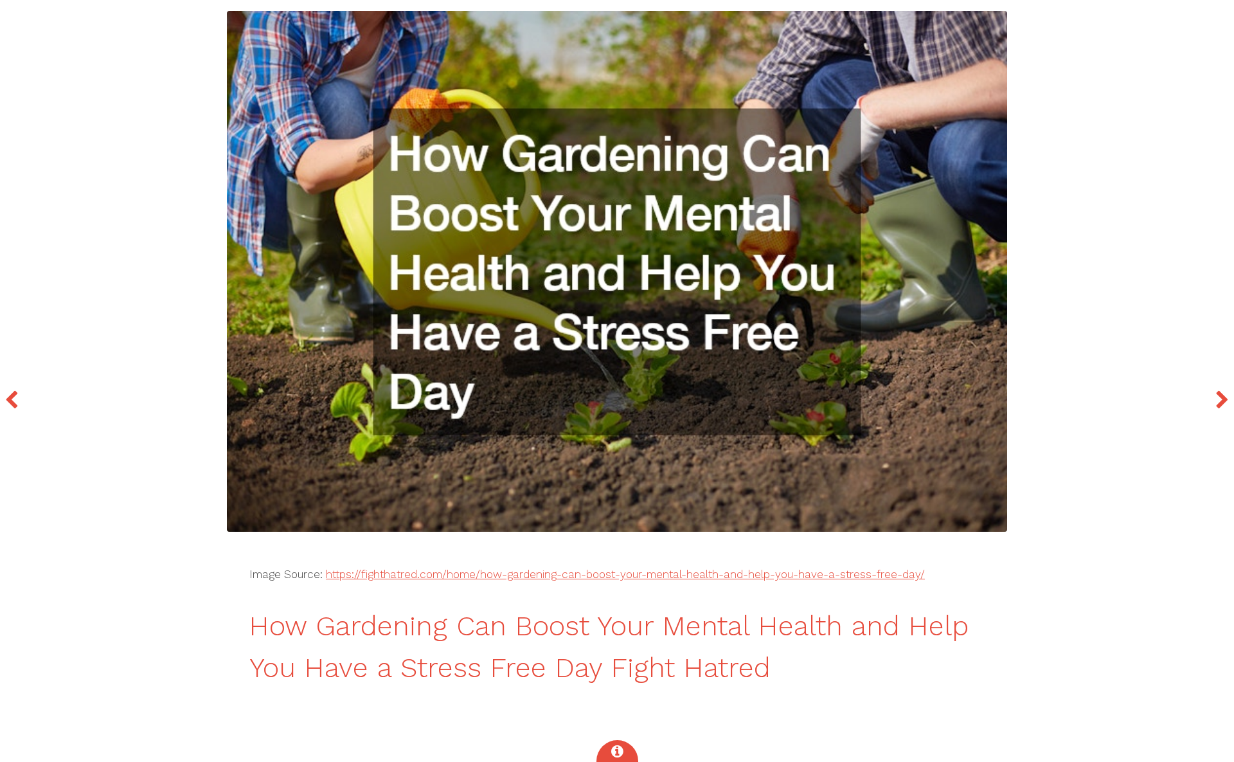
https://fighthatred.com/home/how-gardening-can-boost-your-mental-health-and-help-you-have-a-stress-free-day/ (625, 574)
